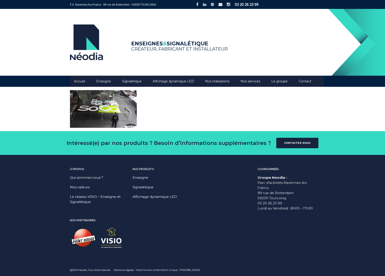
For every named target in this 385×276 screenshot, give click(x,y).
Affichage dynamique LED (173, 81)
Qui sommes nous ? (86, 177)
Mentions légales (124, 270)
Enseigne (103, 81)
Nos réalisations (217, 81)
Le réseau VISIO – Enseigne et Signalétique (95, 199)
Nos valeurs (80, 187)
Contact (305, 81)
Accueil (79, 81)
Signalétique (131, 81)
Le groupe (279, 81)
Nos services (250, 81)
